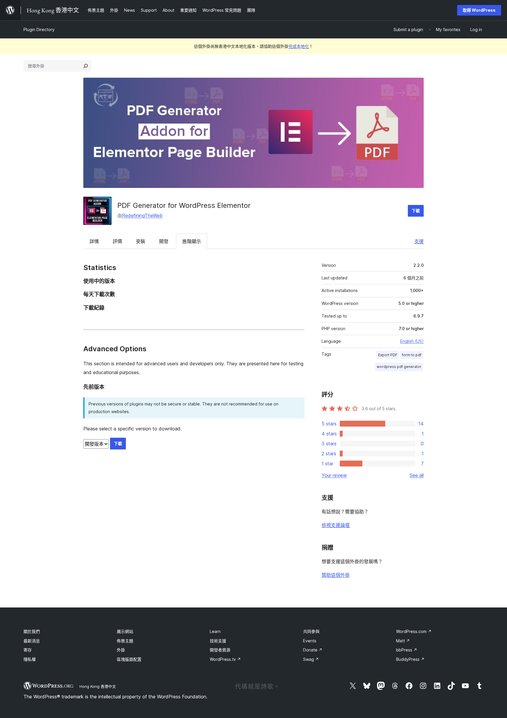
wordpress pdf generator (399, 366)
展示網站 (125, 631)
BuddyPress (410, 659)
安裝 (140, 241)
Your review (334, 475)
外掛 (121, 649)
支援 (419, 241)
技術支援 (218, 640)
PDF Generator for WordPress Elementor (184, 205)
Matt (403, 640)
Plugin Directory (39, 29)
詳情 (94, 241)
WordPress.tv (225, 659)
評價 (117, 241)
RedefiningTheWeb (142, 215)
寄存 (27, 649)
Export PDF (387, 355)
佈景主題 (125, 640)
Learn (215, 631)
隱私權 (29, 659)
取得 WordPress (479, 10)
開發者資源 (220, 649)
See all (417, 475)
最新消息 (31, 640)
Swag (311, 659)
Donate (312, 649)
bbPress (406, 649)
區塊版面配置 (129, 659)
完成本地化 (298, 46)
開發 (163, 241)
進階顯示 (191, 241)
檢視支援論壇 (336, 525)
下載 (416, 210)
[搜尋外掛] (86, 66)
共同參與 (311, 631)
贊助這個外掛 (336, 575)
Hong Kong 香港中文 (98, 686)
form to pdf (411, 355)
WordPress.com (414, 631)
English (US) (412, 341)
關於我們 (31, 631)
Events (309, 640)
